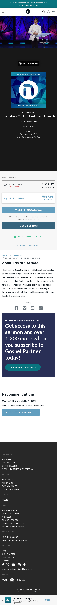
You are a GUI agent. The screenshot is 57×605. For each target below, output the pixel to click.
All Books (7, 483)
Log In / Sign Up (10, 537)
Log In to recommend (20, 412)
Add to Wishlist (29, 245)
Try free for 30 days (23, 367)
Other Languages (11, 489)
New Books (8, 480)
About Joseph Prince (13, 526)
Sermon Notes (9, 510)
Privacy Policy (23, 592)
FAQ (4, 551)
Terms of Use (33, 592)
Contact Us (8, 554)
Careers (6, 560)
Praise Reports (10, 520)
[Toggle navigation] (3, 11)
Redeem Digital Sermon (14, 540)
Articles (6, 517)
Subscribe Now (28, 225)
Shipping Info (9, 557)
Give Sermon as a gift (29, 236)
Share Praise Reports (13, 523)
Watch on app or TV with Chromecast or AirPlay (28, 135)
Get (30, 210)
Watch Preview (30, 63)
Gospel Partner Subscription (18, 469)
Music (5, 500)
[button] (48, 11)
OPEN (47, 600)
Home (4, 256)
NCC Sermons (28, 113)
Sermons (7, 454)
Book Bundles (9, 486)
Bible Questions (10, 514)
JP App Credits (9, 466)
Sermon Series (9, 463)
